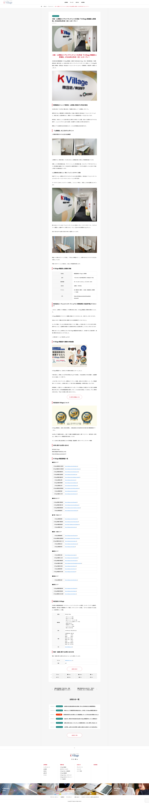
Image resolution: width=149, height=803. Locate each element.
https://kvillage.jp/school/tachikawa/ (71, 485)
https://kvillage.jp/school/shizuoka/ (71, 535)
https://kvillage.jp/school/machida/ (71, 491)
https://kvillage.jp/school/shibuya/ (70, 474)
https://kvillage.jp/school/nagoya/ (70, 541)
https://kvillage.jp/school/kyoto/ (70, 568)
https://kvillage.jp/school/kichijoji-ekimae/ (72, 488)
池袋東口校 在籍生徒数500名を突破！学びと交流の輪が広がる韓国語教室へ (80, 706)
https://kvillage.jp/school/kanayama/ (71, 543)
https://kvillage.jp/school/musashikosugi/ (71, 504)
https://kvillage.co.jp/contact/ (58, 454)
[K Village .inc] (8, 2)
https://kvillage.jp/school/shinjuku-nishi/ (71, 471)
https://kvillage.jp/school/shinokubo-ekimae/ (72, 468)
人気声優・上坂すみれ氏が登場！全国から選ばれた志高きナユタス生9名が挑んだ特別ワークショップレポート (81, 727)
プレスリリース (55, 16)
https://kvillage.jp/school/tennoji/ (70, 566)
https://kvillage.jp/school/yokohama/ (71, 510)
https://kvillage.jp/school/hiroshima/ (71, 579)
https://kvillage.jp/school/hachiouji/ (71, 493)
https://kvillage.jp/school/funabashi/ (71, 518)
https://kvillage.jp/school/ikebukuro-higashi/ (72, 477)
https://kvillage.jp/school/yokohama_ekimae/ (72, 507)
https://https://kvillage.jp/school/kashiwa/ (72, 524)
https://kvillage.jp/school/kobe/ (70, 571)
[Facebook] (75, 759)
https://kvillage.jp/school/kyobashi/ (71, 560)
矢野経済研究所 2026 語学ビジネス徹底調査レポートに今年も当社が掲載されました (81, 714)
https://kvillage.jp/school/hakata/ (70, 591)
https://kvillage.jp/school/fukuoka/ (70, 588)
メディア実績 (59, 714)
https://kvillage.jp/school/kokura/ (70, 593)
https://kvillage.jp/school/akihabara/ (71, 482)
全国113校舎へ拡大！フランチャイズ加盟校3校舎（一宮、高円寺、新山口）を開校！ (81, 723)
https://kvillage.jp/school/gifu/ (70, 546)
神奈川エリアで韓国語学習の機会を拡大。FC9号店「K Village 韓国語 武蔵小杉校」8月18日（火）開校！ (81, 710)
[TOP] (74, 748)
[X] (73, 759)
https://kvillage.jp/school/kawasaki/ (71, 502)
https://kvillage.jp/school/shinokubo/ (71, 466)
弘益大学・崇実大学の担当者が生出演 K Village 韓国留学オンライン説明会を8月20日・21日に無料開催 (81, 718)
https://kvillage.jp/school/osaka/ (70, 554)
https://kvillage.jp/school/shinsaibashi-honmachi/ (73, 563)
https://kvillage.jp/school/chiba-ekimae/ (71, 521)
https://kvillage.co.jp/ (68, 646)
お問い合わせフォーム (68, 660)
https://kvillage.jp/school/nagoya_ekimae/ (72, 538)
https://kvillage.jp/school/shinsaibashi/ (71, 557)
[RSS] (77, 759)
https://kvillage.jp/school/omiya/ (70, 527)
